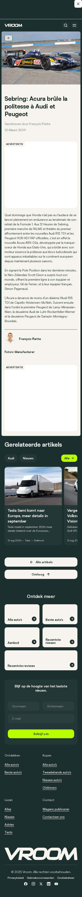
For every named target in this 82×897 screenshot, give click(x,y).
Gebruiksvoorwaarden (40, 877)
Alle (67, 458)
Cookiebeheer (65, 877)
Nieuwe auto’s (52, 780)
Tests (8, 832)
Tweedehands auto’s (57, 772)
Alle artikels (44, 562)
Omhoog (38, 574)
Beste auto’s (13, 772)
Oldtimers (50, 788)
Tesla (27, 540)
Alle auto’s (12, 764)
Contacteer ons (54, 817)
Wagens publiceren (56, 809)
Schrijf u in (41, 734)
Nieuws (28, 458)
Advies (9, 824)
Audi (11, 458)
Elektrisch (39, 540)
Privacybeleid (16, 877)
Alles (8, 809)
